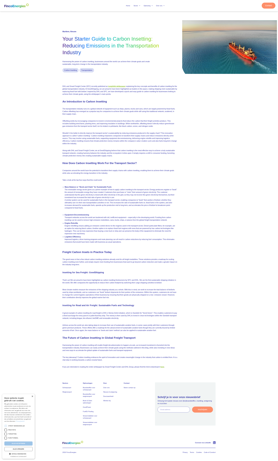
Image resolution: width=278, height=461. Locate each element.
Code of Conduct (210, 452)
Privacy (185, 452)
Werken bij (107, 400)
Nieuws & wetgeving (110, 392)
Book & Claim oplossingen (87, 402)
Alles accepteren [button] (18, 443)
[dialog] (18, 426)
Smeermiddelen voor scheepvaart (90, 417)
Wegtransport (67, 392)
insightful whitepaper (117, 86)
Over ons (159, 6)
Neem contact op (129, 387)
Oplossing (147, 6)
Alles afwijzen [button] (18, 449)
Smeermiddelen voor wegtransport (90, 423)
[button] (18, 454)
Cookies (199, 452)
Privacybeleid (20, 421)
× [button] (32, 396)
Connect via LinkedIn (203, 443)
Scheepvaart (66, 387)
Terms (192, 452)
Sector (136, 6)
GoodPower (87, 407)
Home (128, 6)
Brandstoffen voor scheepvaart (89, 389)
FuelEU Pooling (88, 411)
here (162, 367)
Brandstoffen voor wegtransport (89, 395)
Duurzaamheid (108, 396)
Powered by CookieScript (18, 456)
